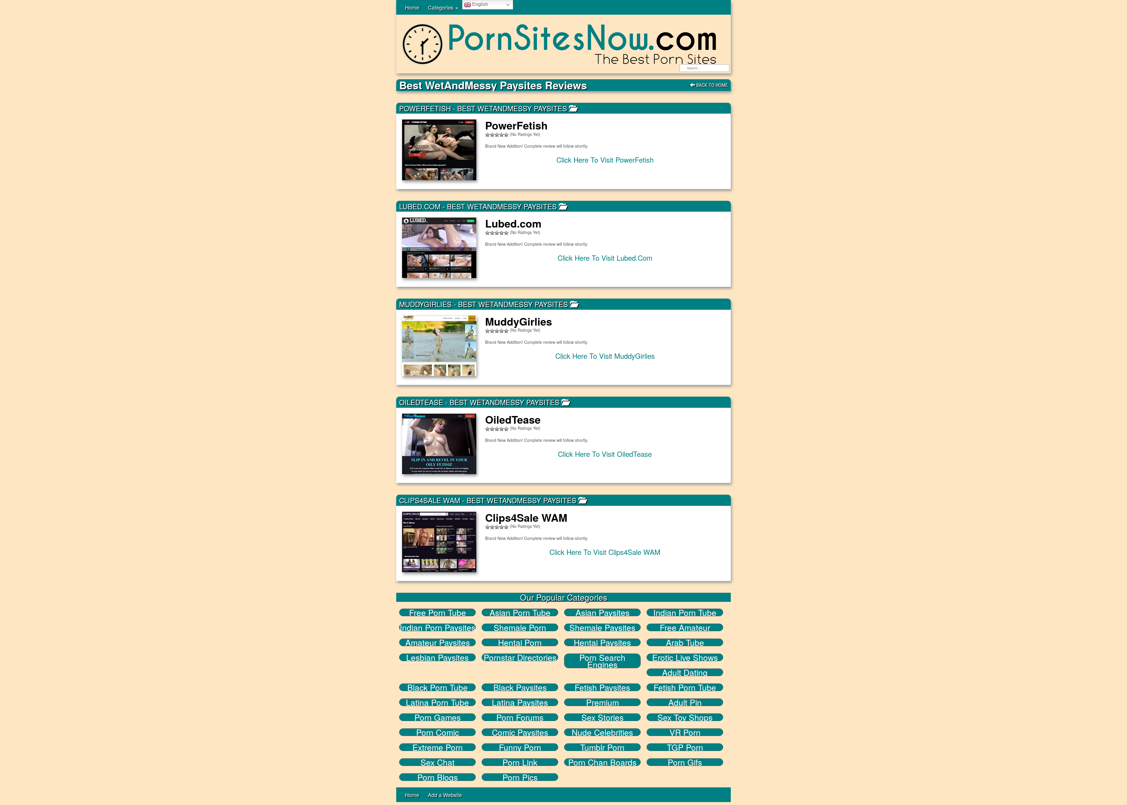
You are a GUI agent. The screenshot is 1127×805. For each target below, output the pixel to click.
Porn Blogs (437, 777)
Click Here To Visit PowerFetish (605, 159)
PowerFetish (425, 108)
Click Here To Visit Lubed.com (605, 257)
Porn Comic (437, 732)
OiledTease (421, 402)
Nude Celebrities (602, 732)
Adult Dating (685, 672)
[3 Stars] (497, 134)
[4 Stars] (501, 134)
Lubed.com (420, 206)
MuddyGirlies (425, 304)
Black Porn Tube (437, 687)
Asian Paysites (603, 612)
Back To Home (711, 85)
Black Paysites (520, 687)
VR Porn (685, 732)
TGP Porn (685, 747)
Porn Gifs (685, 762)
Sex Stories (602, 717)
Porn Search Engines (602, 660)
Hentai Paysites (602, 642)
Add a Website (445, 795)
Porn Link (519, 762)
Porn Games (437, 717)
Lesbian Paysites (437, 657)
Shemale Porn (520, 627)
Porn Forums (520, 717)
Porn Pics (520, 777)
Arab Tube (685, 642)
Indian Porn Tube (684, 612)
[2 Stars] (492, 134)
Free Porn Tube (437, 612)
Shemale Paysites (602, 627)
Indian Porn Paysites (437, 627)
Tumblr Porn (602, 747)
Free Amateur (685, 627)
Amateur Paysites (437, 642)
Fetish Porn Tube (685, 687)
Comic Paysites (520, 732)
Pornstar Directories (520, 657)
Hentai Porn (520, 642)
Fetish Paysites (602, 687)
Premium (602, 702)
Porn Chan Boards (602, 762)
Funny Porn (520, 747)
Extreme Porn (437, 747)
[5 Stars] (506, 134)
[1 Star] (487, 134)
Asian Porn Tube (520, 612)
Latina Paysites (520, 702)
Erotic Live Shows (685, 657)
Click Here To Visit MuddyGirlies (605, 356)
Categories (441, 7)
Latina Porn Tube (437, 702)
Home (412, 7)
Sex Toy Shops (685, 717)
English (479, 4)
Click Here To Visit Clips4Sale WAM (604, 552)
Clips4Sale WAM (429, 500)
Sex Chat (438, 762)
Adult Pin (685, 702)
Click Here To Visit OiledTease (605, 454)
